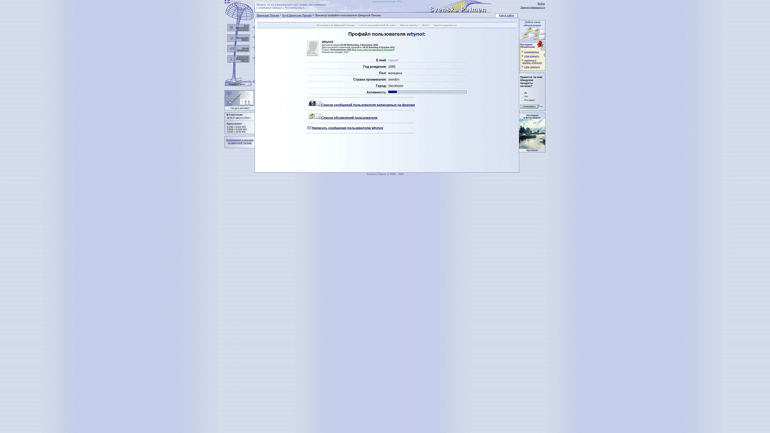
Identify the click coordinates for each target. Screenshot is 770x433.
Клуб (246, 25)
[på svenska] (227, 2)
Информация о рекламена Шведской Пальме (240, 141)
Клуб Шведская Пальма (297, 15)
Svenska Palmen (237, 84)
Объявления (243, 50)
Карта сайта (506, 15)
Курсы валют (234, 123)
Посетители (243, 29)
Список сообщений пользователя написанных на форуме (367, 105)
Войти (541, 3)
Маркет (245, 39)
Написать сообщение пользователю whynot (347, 128)
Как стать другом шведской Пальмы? (373, 50)
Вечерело (532, 150)
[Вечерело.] (532, 147)
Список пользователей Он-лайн (377, 25)
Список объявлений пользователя (348, 117)
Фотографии (242, 37)
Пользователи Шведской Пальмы (336, 25)
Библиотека (243, 57)
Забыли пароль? (408, 25)
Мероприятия (242, 27)
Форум (245, 48)
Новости (245, 61)
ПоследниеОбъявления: (527, 45)
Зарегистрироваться (532, 7)
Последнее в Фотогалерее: (532, 116)
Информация (242, 59)
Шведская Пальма (268, 15)
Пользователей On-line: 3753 (387, 1)
